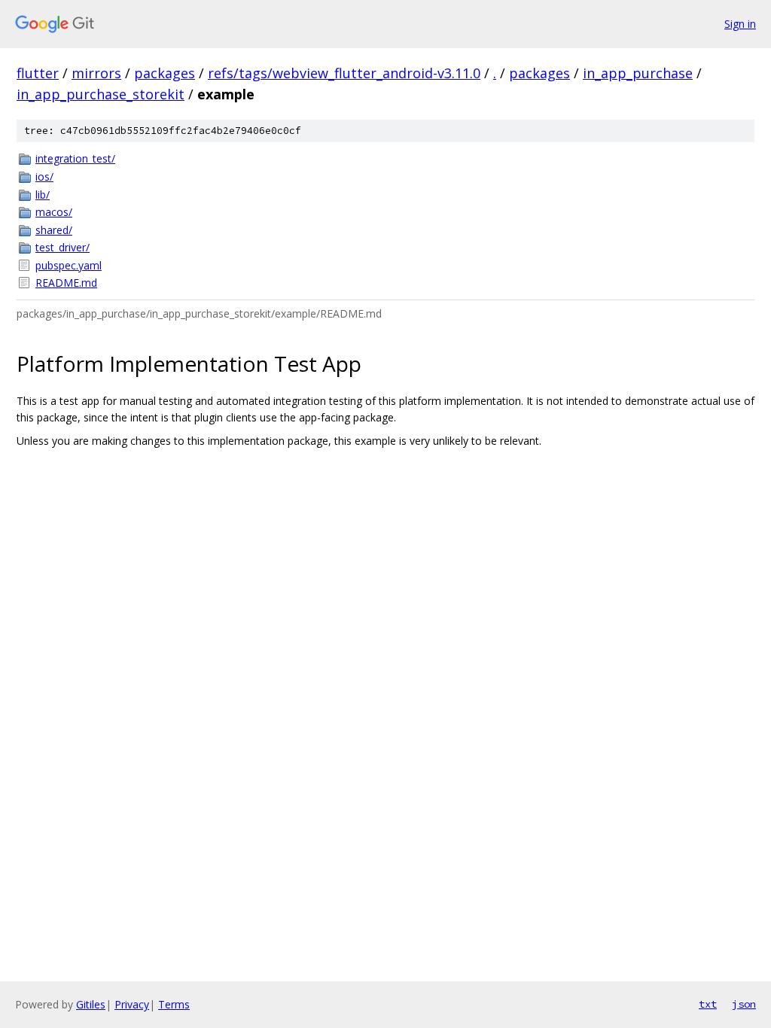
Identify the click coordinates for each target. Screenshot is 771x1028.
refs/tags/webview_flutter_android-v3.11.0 (344, 73)
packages (164, 73)
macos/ (53, 212)
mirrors (96, 73)
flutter (38, 73)
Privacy (131, 1004)
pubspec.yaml (68, 265)
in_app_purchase (638, 73)
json (744, 1004)
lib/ (42, 194)
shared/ (53, 230)
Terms (174, 1004)
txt (708, 1004)
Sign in (740, 24)
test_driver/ (62, 247)
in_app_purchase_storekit (100, 94)
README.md (66, 282)
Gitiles (90, 1004)
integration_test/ (75, 158)
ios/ (44, 176)
